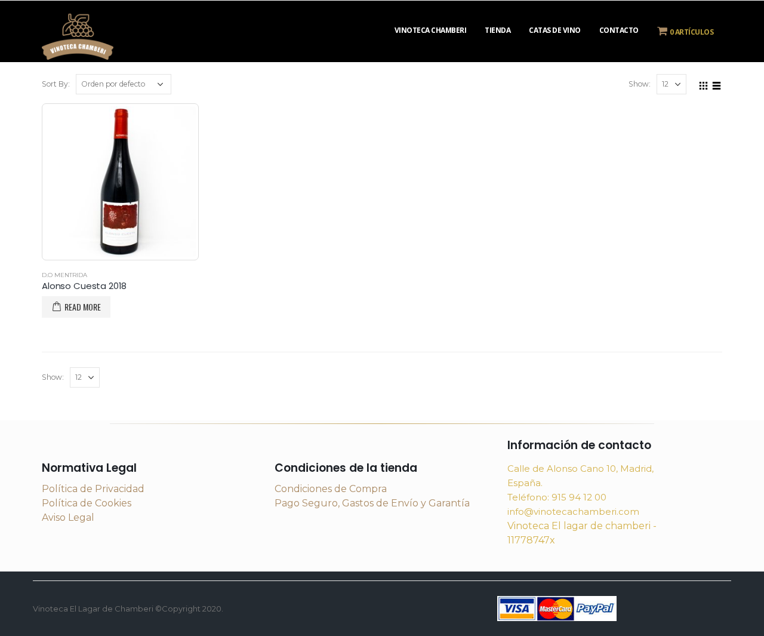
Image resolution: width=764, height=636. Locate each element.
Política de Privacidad (93, 488)
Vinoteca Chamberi (431, 30)
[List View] (716, 83)
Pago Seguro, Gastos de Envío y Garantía (372, 503)
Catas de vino (555, 30)
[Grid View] (703, 83)
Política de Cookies (86, 503)
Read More (82, 306)
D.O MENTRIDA (64, 275)
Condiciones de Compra (331, 488)
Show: (640, 83)
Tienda (497, 30)
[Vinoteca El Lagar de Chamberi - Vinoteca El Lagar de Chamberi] (77, 35)
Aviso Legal (68, 517)
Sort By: (56, 83)
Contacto (619, 30)
